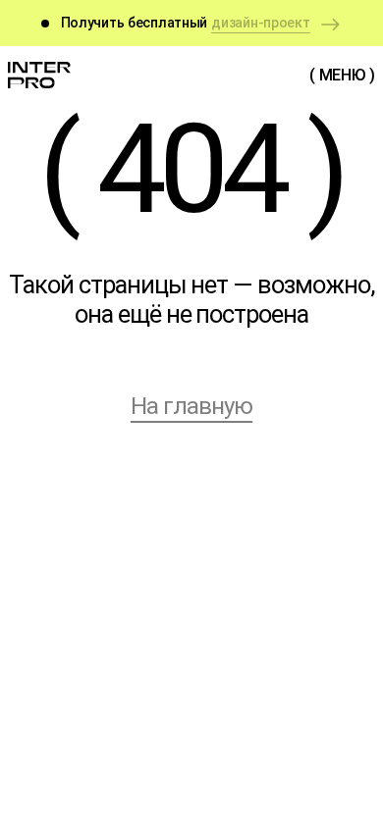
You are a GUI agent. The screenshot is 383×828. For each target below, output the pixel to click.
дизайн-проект (260, 22)
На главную (191, 406)
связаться (191, 784)
